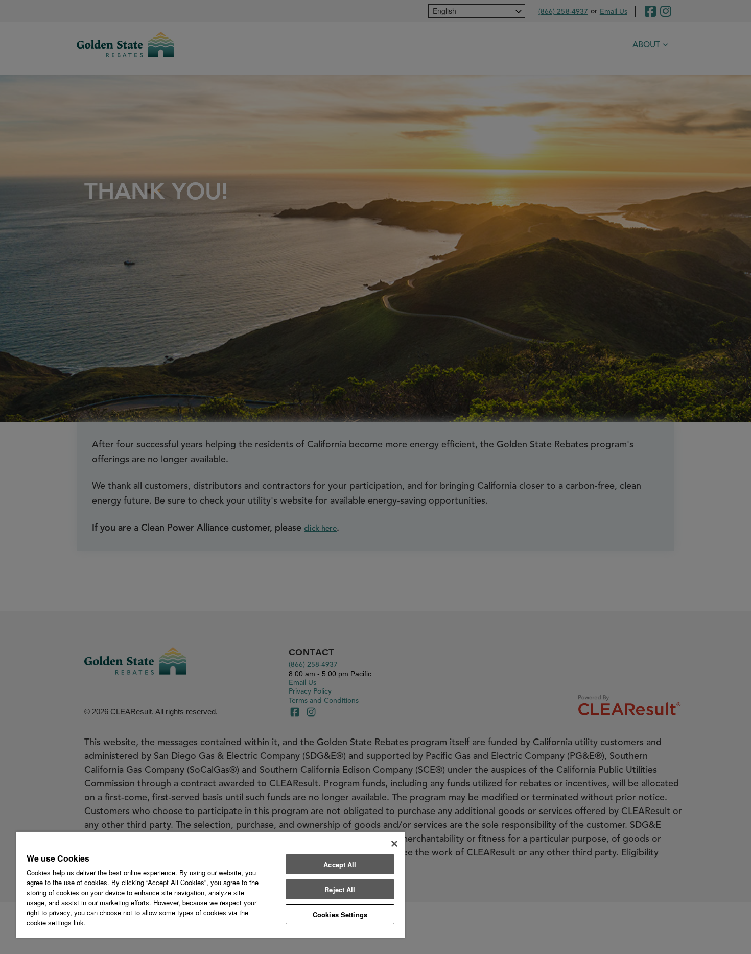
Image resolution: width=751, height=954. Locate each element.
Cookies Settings (340, 914)
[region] (210, 884)
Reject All (339, 889)
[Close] (394, 844)
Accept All (339, 864)
